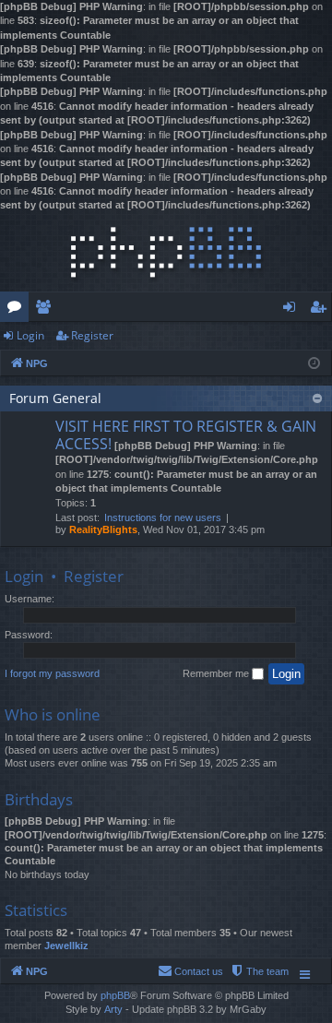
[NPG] (166, 252)
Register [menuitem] (322, 310)
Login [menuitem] (292, 310)
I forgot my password (52, 673)
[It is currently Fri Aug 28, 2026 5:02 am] (314, 362)
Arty (113, 1009)
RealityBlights (103, 529)
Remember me (217, 673)
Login (30, 335)
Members (46, 310)
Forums (18, 310)
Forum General (55, 398)
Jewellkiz (66, 945)
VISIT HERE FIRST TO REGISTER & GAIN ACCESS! (185, 435)
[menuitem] (259, 971)
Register (92, 335)
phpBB (115, 995)
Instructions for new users (162, 517)
